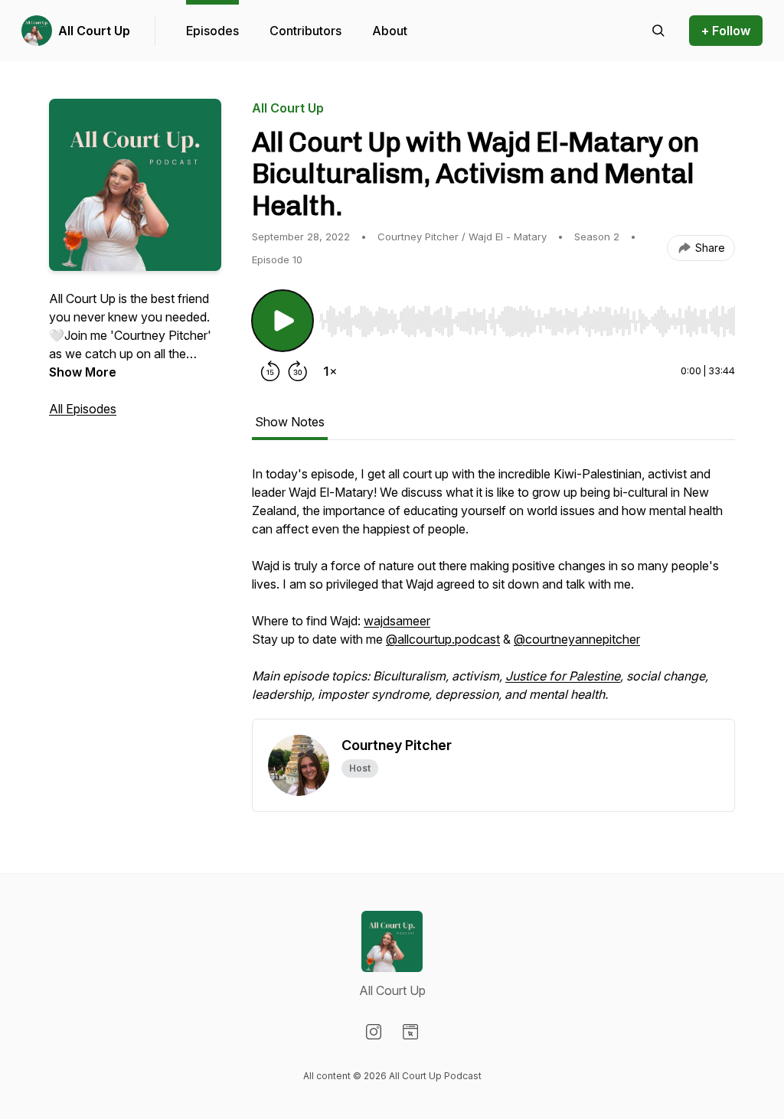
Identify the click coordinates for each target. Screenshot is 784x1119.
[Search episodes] (658, 30)
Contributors (305, 30)
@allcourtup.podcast (443, 639)
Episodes (212, 30)
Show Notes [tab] (290, 421)
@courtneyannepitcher (577, 639)
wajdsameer (397, 620)
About (389, 30)
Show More (82, 372)
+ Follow (725, 30)
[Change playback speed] (330, 371)
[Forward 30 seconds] (298, 371)
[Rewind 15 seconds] (270, 371)
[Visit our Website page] (410, 1031)
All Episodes (82, 408)
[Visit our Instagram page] (373, 1031)
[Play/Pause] (282, 320)
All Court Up (94, 30)
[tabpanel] (493, 592)
